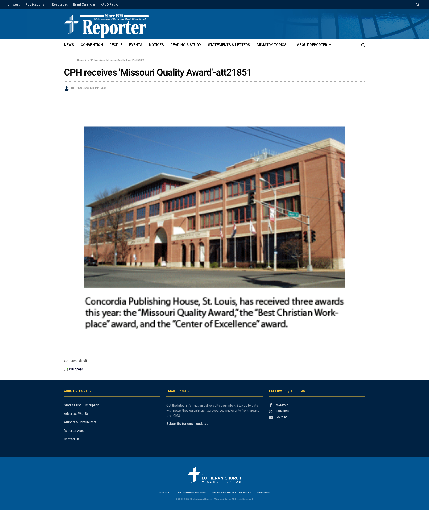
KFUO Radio (109, 4)
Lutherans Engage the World (231, 492)
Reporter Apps (74, 430)
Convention (92, 45)
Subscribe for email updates (187, 423)
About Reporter (312, 45)
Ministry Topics (271, 45)
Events (135, 45)
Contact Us (71, 439)
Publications (34, 4)
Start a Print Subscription (81, 405)
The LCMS (76, 88)
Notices (156, 45)
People (115, 45)
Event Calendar (84, 4)
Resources (60, 4)
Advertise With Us (76, 413)
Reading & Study (185, 45)
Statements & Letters (229, 45)
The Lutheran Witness (191, 492)
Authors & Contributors (80, 422)
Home (80, 60)
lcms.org (13, 4)
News (69, 45)
